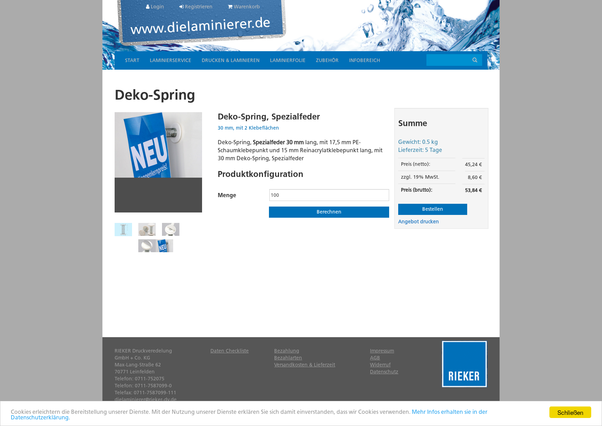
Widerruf (380, 365)
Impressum (382, 351)
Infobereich (364, 60)
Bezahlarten (288, 358)
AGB (375, 358)
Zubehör (327, 60)
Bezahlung (286, 351)
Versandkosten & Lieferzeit (304, 365)
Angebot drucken (418, 222)
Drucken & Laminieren (231, 60)
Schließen (570, 412)
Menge (227, 195)
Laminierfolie (288, 60)
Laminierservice (170, 60)
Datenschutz (384, 372)
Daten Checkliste (229, 351)
